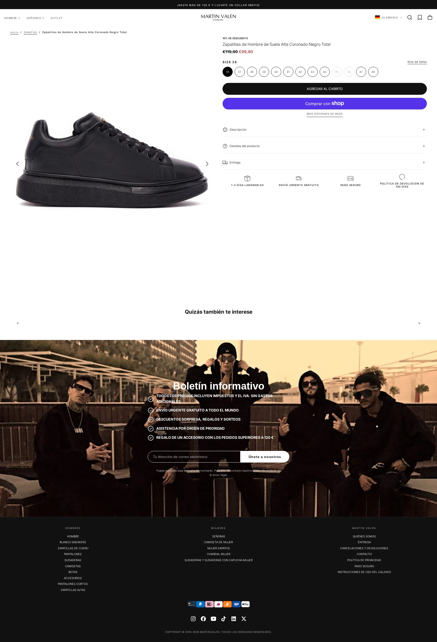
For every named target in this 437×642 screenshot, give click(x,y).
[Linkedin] (234, 619)
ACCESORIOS (73, 578)
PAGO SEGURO (364, 566)
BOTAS (73, 572)
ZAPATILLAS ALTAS (73, 590)
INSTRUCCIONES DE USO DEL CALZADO (364, 572)
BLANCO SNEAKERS (73, 542)
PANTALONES (73, 554)
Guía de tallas (417, 61)
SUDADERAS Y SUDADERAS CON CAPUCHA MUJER (219, 560)
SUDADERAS (72, 560)
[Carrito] (430, 17)
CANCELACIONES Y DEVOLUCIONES (364, 548)
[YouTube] (213, 619)
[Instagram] (193, 619)
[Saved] (420, 17)
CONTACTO (364, 554)
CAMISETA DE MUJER (218, 542)
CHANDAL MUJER (218, 554)
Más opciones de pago (325, 113)
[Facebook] (203, 619)
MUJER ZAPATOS (218, 548)
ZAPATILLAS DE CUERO (73, 548)
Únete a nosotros (265, 457)
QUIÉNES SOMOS (364, 536)
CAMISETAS (73, 566)
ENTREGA (364, 542)
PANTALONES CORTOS (73, 584)
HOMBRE (10, 17)
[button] (410, 17)
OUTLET (56, 17)
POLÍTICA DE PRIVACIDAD (364, 560)
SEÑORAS (34, 17)
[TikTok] (224, 619)
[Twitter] (244, 619)
